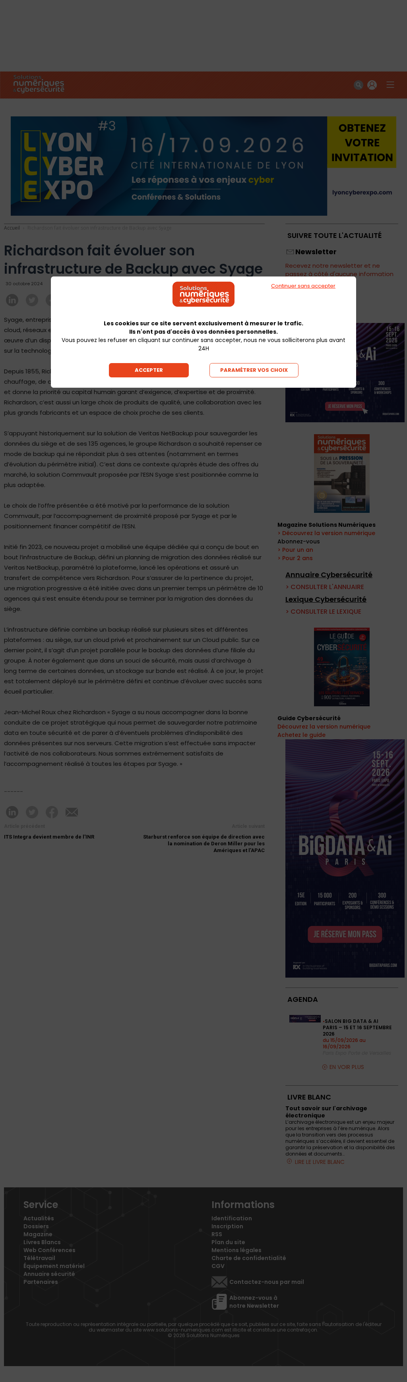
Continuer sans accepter (303, 286)
